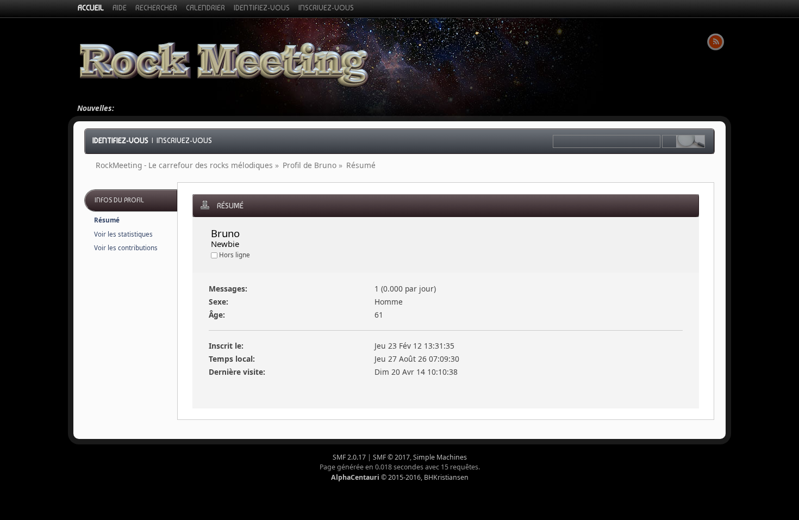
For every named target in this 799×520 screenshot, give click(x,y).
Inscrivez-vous (184, 140)
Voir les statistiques (123, 234)
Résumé (107, 220)
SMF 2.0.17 (349, 457)
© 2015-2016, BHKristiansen (400, 477)
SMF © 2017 (391, 457)
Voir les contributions (126, 248)
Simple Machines (440, 457)
